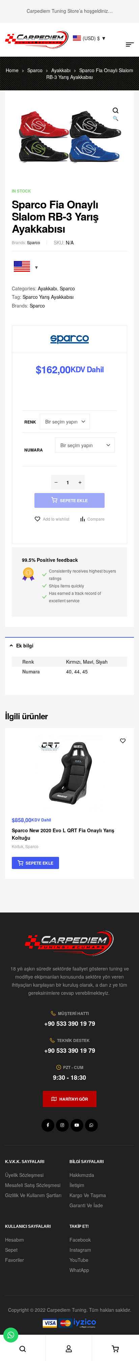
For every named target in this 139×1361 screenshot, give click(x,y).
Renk (30, 422)
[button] (115, 114)
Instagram (80, 1249)
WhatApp (79, 1270)
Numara (33, 450)
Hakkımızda (82, 1174)
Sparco (35, 70)
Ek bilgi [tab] (24, 645)
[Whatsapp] (91, 1125)
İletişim (77, 1185)
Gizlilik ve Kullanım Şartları (33, 1195)
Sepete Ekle (74, 500)
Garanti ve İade (86, 1205)
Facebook (80, 1239)
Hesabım (14, 1239)
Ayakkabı (61, 70)
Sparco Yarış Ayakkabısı (48, 296)
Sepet (11, 1249)
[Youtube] (77, 1125)
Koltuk (17, 846)
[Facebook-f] (47, 1125)
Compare (96, 519)
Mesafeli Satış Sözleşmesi (32, 1185)
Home (12, 70)
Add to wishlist (56, 519)
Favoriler (14, 1259)
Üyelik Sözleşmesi (24, 1174)
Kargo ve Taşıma (88, 1195)
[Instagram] (62, 1125)
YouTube (79, 1259)
